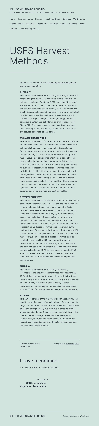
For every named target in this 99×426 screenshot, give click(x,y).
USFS (77, 344)
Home (12, 19)
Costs (62, 24)
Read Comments (25, 19)
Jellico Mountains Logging (27, 9)
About (82, 24)
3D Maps (67, 19)
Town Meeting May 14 (29, 28)
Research (30, 24)
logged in (36, 367)
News (20, 24)
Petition (38, 19)
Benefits (54, 24)
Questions (72, 24)
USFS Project (79, 19)
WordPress (84, 416)
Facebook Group (52, 19)
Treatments (42, 24)
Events (13, 24)
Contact (13, 28)
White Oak (26, 346)
